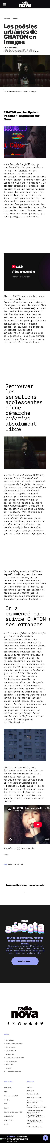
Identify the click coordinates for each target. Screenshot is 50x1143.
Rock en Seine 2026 (11, 1096)
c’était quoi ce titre (14, 1043)
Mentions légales (33, 1094)
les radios (10, 1040)
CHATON (23, 170)
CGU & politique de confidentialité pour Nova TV (35, 1122)
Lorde (6, 1108)
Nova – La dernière (34, 1097)
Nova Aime (7, 1087)
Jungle (6, 1100)
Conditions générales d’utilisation (35, 1101)
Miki (5, 1092)
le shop (8, 1068)
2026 (5, 1104)
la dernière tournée (13, 1072)
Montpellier (8, 1116)
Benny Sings (8, 1120)
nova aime (9, 1064)
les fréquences (11, 1061)
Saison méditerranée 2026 (13, 1112)
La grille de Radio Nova (15, 1057)
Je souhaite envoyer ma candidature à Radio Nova (36, 1106)
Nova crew (30, 1091)
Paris (6, 1124)
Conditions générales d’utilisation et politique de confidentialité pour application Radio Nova (35, 1114)
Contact (29, 1087)
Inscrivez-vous (24, 961)
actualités (10, 1054)
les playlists (11, 1050)
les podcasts (10, 1047)
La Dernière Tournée (34, 1127)
